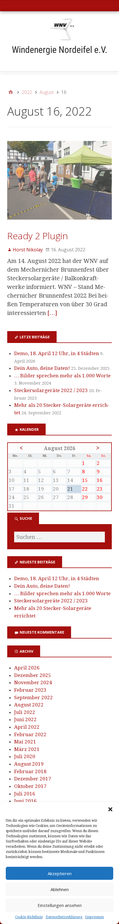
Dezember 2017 (32, 779)
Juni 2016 (25, 801)
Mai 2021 (25, 742)
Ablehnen (60, 889)
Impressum (94, 917)
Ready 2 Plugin (37, 235)
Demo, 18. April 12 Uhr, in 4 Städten (56, 353)
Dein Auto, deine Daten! (42, 368)
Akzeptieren (60, 873)
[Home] (10, 92)
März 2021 (27, 749)
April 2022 (27, 727)
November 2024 (33, 682)
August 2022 (29, 705)
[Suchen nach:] (59, 537)
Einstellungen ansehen (60, 905)
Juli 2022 (24, 712)
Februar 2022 (30, 734)
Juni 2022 (25, 719)
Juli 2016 (24, 794)
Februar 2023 (30, 690)
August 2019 (29, 764)
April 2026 (27, 668)
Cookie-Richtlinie (29, 917)
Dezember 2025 (32, 675)
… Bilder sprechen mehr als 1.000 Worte (62, 375)
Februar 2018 (30, 771)
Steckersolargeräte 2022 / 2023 (51, 390)
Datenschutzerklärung (64, 917)
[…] (52, 312)
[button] (110, 809)
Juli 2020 (24, 756)
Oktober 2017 (30, 786)
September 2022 (33, 697)
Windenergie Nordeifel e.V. (59, 49)
